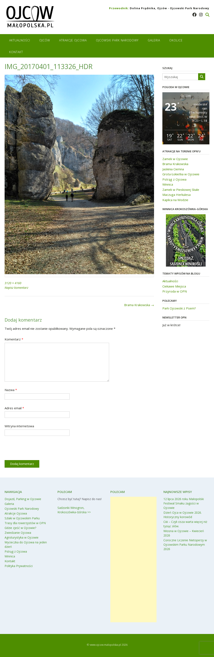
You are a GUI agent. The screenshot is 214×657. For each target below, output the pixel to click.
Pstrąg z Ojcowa (174, 179)
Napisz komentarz (16, 288)
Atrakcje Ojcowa (73, 40)
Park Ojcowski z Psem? (179, 308)
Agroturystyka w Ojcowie (21, 537)
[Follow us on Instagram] (201, 14)
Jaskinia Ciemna (173, 169)
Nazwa (11, 390)
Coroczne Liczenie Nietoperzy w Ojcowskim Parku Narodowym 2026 (185, 544)
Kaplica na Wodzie (175, 200)
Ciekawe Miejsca (174, 286)
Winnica (167, 184)
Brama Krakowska (139, 305)
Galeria (154, 40)
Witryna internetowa (19, 426)
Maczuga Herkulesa (176, 194)
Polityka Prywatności (19, 566)
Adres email (14, 408)
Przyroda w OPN (174, 291)
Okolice (176, 40)
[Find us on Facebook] (194, 14)
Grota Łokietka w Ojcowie (180, 174)
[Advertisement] (133, 559)
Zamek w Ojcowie (175, 159)
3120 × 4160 (13, 283)
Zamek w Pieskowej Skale (180, 189)
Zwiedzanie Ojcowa (18, 533)
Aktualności (19, 40)
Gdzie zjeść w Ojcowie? (20, 528)
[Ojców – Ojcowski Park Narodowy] (30, 17)
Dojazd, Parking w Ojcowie (23, 499)
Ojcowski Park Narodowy (117, 40)
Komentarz (14, 339)
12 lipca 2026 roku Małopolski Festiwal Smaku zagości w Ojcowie (183, 503)
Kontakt (16, 52)
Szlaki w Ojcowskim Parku (22, 518)
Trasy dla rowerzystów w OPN (25, 523)
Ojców (44, 40)
